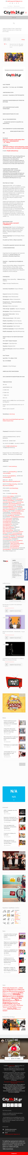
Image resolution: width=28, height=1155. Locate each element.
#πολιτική (6, 988)
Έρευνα (16, 989)
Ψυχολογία (5, 1009)
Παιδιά (20, 1000)
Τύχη (16, 921)
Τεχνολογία (20, 1005)
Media (21, 988)
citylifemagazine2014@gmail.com (14, 1)
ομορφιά (5, 1010)
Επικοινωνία (16, 6)
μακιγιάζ (19, 1009)
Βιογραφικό (8, 993)
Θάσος (22, 995)
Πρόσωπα (16, 1004)
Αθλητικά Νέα (7, 991)
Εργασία (16, 916)
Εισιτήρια (10, 995)
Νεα (17, 1000)
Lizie (18, 988)
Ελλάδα (16, 994)
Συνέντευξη (6, 1005)
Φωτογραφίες (18, 1007)
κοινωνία (12, 1008)
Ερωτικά (16, 914)
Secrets (5, 989)
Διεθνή (20, 993)
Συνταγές (11, 1005)
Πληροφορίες (7, 1002)
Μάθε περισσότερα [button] (8, 1148)
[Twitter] (12, 3)
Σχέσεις (15, 1005)
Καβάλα (20, 997)
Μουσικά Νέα (16, 998)
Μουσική (6, 1000)
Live (15, 988)
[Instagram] (16, 3)
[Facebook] (10, 3)
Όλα (24, 39)
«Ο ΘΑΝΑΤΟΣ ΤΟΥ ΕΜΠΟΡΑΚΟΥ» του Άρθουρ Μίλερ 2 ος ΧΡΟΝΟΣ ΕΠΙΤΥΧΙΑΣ (13, 659)
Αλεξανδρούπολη (16, 991)
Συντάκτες (10, 6)
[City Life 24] (14, 12)
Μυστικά (12, 1000)
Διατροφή (14, 993)
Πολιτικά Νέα (15, 1002)
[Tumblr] (18, 3)
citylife (21, 44)
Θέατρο (6, 996)
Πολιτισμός (8, 1003)
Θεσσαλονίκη (13, 996)
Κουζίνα (4, 998)
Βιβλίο (4, 993)
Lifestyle (11, 988)
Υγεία (16, 911)
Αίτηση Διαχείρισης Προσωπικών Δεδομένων (14, 7)
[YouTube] (14, 3)
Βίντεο (23, 991)
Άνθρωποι (10, 989)
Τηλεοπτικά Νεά (7, 1007)
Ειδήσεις (5, 995)
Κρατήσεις (8, 998)
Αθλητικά (21, 989)
